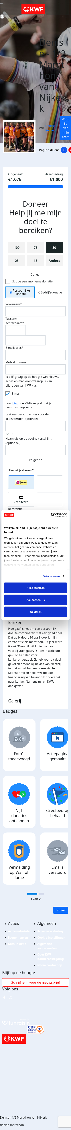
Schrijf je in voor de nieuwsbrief (35, 982)
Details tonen (51, 576)
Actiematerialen (19, 931)
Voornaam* (13, 304)
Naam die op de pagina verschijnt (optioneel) (28, 441)
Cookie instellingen (51, 938)
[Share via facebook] (64, 150)
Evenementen (18, 938)
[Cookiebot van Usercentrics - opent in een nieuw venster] (51, 515)
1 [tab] (32, 894)
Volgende (35, 460)
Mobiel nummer (16, 362)
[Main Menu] (1, 3)
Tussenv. (11, 319)
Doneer (61, 910)
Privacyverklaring (50, 931)
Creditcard (21, 502)
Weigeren (35, 611)
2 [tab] (41, 894)
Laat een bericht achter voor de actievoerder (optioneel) (27, 416)
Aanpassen (33, 599)
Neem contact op (49, 965)
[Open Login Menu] (2, 16)
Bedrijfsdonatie (51, 292)
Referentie (15, 509)
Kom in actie (17, 944)
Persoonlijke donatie (21, 292)
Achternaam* (14, 323)
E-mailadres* (14, 348)
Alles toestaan (36, 587)
